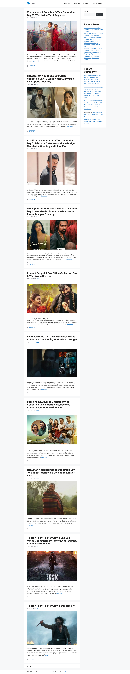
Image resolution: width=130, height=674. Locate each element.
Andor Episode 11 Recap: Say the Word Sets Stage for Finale (93, 121)
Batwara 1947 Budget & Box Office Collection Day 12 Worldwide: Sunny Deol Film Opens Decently (50, 78)
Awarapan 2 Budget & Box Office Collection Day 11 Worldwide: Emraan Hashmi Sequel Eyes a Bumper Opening (52, 211)
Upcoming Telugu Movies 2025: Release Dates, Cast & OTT (93, 114)
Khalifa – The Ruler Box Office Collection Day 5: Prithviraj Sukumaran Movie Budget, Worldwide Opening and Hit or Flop (51, 143)
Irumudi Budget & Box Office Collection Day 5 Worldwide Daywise (91, 58)
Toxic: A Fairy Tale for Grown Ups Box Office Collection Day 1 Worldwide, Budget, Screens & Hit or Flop (52, 540)
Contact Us (100, 672)
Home (81, 672)
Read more (36, 61)
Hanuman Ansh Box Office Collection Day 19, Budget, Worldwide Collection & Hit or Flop (51, 472)
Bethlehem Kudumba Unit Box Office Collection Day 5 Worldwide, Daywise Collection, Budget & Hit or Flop (48, 404)
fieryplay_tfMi (87, 119)
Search (86, 11)
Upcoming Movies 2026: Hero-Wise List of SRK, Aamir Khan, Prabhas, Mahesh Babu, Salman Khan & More (92, 93)
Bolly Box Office (86, 3)
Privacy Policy (87, 672)
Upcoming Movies (97, 3)
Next (37, 666)
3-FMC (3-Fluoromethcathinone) (93, 100)
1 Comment (31, 131)
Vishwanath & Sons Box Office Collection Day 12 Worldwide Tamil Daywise (51, 14)
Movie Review (67, 3)
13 (33, 666)
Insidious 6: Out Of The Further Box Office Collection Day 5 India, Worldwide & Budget (52, 338)
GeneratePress (68, 672)
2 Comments (32, 66)
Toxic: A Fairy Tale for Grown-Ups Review (51, 605)
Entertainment (76, 3)
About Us (94, 672)
